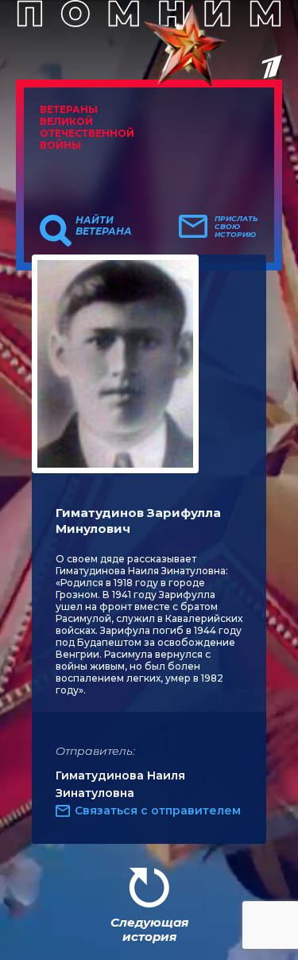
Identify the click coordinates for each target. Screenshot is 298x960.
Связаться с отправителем (158, 810)
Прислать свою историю (236, 227)
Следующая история (149, 929)
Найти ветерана (103, 226)
